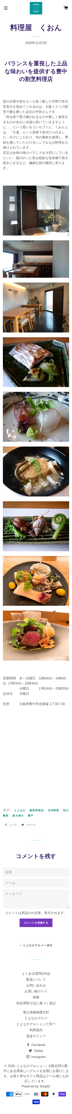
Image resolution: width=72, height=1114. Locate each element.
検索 (36, 997)
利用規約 (36, 1030)
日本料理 (53, 810)
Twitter (38, 1051)
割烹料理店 (37, 810)
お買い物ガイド (36, 991)
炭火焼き (18, 815)
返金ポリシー (36, 1036)
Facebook (38, 1045)
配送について (36, 979)
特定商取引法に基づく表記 (36, 1003)
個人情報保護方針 (36, 1012)
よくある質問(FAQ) (36, 973)
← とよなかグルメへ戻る (36, 945)
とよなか (20, 810)
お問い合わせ (36, 985)
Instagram (38, 1057)
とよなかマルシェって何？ (36, 1024)
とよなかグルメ (36, 1018)
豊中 (31, 815)
